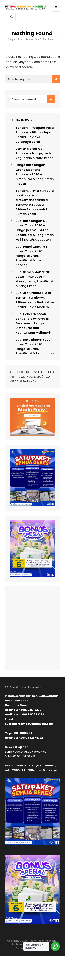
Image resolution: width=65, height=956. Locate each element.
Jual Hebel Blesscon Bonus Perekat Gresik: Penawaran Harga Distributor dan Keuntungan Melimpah (33, 323)
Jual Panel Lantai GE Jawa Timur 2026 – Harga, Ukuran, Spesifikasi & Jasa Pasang (31, 255)
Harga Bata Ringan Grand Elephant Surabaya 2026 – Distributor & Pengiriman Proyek (35, 174)
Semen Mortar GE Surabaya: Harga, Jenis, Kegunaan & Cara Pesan (35, 153)
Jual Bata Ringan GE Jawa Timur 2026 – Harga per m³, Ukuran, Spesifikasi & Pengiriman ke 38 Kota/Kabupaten (35, 230)
